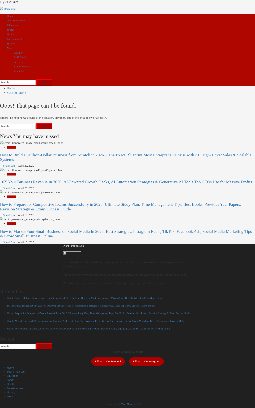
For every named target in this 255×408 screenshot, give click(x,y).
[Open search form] (1, 77)
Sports (10, 29)
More (10, 48)
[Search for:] (18, 82)
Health (10, 34)
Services (18, 62)
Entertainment (14, 39)
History (11, 43)
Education (12, 25)
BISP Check (20, 57)
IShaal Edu (9, 165)
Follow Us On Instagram (146, 361)
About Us (19, 71)
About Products (22, 66)
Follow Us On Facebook (108, 361)
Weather (18, 52)
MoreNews (127, 404)
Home (10, 16)
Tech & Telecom (16, 20)
